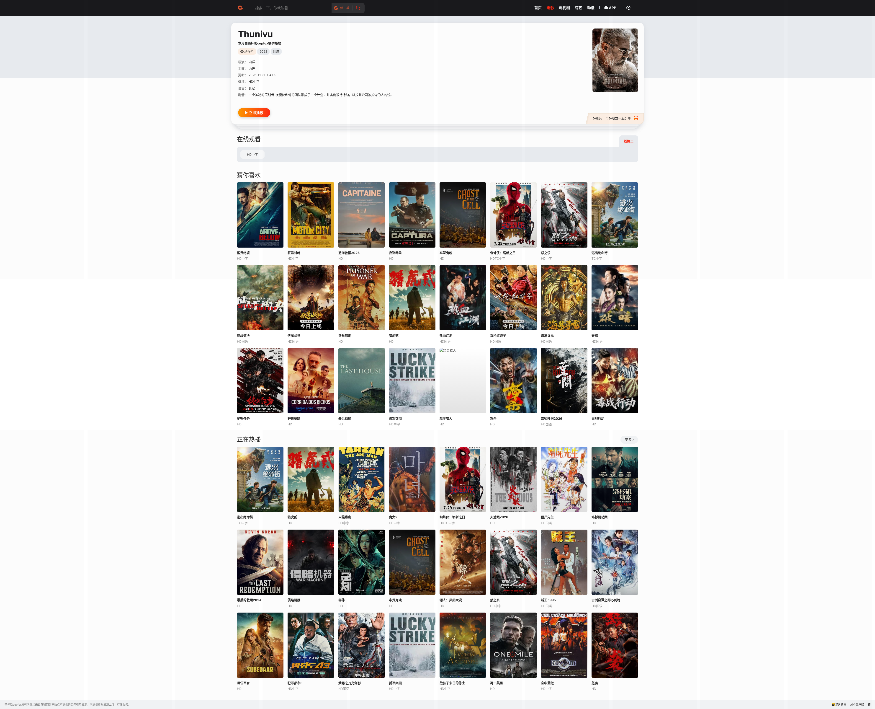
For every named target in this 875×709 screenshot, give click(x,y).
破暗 (595, 335)
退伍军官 (243, 683)
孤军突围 (395, 418)
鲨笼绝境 (243, 253)
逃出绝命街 (245, 517)
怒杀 (493, 418)
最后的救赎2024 (249, 600)
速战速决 (243, 335)
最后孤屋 (344, 418)
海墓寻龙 (547, 335)
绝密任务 (243, 418)
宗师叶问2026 (551, 418)
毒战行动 (598, 418)
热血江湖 (446, 335)
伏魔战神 (294, 335)
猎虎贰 (394, 335)
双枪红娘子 (498, 335)
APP (612, 7)
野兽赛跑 (294, 418)
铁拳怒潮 (344, 335)
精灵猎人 (446, 418)
